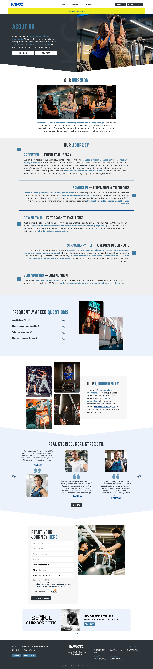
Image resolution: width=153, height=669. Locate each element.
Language (120, 4)
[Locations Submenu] (79, 4)
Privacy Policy (92, 666)
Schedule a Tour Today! (76, 11)
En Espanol (16, 650)
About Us (25, 647)
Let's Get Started (41, 598)
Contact (89, 5)
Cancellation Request (41, 647)
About (63, 5)
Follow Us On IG (30, 650)
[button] (14, 476)
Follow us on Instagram (104, 406)
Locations (75, 5)
